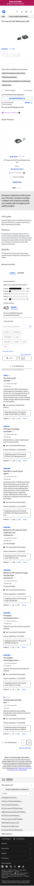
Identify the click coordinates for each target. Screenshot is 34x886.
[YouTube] (19, 867)
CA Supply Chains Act (7, 871)
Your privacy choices (22, 873)
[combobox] (17, 793)
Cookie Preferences (7, 873)
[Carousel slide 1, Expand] (19, 37)
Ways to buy (5, 848)
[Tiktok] (23, 867)
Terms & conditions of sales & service (12, 876)
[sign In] (26, 11)
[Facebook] (7, 867)
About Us (4, 843)
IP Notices (26, 876)
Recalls (4, 870)
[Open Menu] (31, 11)
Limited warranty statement (17, 874)
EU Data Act (5, 877)
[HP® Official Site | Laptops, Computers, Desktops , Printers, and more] (4, 11)
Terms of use (5, 874)
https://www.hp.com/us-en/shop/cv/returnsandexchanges (19, 769)
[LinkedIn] (2, 867)
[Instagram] (11, 867)
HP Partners (5, 858)
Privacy (17, 871)
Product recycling (12, 870)
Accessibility (22, 870)
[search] (17, 11)
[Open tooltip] (24, 173)
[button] (17, 119)
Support (4, 853)
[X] (15, 867)
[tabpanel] (17, 810)
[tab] (12, 273)
